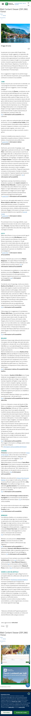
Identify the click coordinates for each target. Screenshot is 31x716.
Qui (2, 114)
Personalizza (6, 712)
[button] (28, 4)
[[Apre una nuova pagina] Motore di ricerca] (15, 654)
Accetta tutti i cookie (21, 712)
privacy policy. (22, 707)
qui (11, 278)
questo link (5, 142)
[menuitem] (17, 15)
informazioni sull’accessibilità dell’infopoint (15, 447)
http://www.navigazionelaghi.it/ (19, 579)
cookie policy (11, 707)
